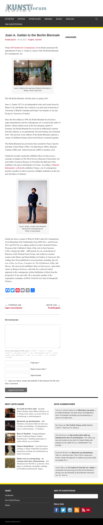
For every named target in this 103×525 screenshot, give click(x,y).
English (70, 19)
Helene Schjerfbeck (25, 446)
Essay (59, 19)
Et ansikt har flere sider (27, 409)
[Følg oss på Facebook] (57, 512)
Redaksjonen (10, 40)
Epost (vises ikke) (38, 369)
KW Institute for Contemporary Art (24, 47)
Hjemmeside (36, 375)
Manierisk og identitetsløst (28, 421)
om (75, 440)
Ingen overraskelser (13, 308)
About (7, 505)
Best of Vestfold (24, 434)
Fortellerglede (54, 308)
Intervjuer (35, 19)
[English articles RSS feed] (86, 512)
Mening (48, 19)
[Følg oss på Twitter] (64, 512)
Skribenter (9, 495)
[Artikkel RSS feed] (77, 512)
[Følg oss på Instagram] (70, 512)
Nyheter (9, 19)
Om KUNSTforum (13, 24)
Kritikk (21, 19)
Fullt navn (35, 363)
